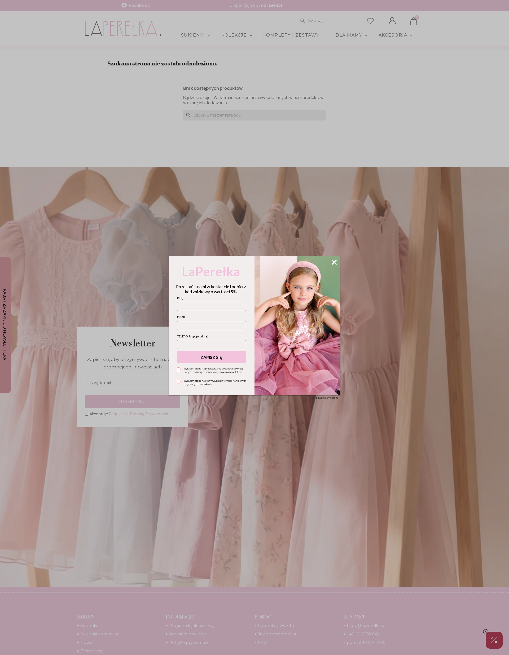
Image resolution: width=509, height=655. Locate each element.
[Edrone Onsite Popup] (254, 327)
